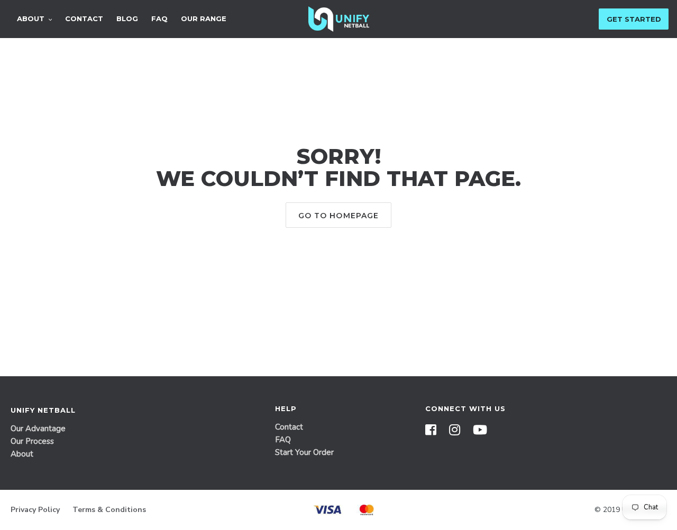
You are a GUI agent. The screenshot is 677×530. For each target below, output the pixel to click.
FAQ (283, 439)
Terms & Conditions (109, 510)
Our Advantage (38, 428)
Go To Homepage (338, 215)
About (22, 454)
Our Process (32, 441)
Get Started (634, 19)
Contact (289, 427)
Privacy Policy (35, 510)
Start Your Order (304, 452)
